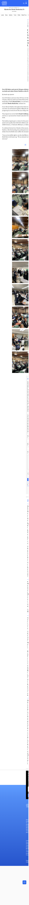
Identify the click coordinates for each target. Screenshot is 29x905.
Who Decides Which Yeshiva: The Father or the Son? (28, 541)
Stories (27, 853)
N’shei (19, 15)
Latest (2, 15)
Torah (15, 15)
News (6, 15)
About (27, 827)
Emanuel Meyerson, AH (27, 597)
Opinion (10, 15)
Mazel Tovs (24, 15)
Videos (27, 851)
